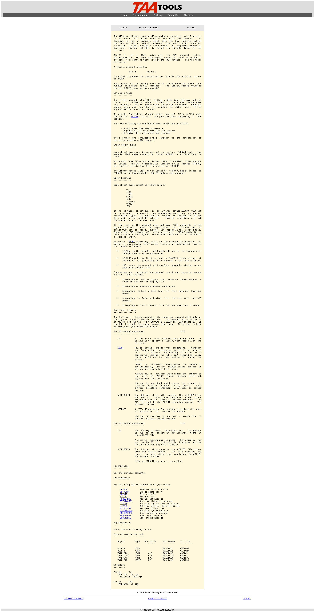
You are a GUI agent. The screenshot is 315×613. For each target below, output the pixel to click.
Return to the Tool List (157, 598)
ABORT (132, 242)
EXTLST (123, 496)
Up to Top (247, 598)
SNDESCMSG (125, 515)
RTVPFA (123, 506)
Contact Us (173, 15)
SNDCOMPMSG (126, 513)
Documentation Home (73, 598)
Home (125, 15)
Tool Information (141, 15)
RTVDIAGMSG (126, 501)
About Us (189, 15)
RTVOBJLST (125, 508)
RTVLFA (123, 504)
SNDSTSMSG (125, 518)
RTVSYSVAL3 (126, 511)
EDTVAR (123, 494)
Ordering (158, 15)
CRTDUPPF (125, 492)
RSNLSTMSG (125, 499)
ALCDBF (134, 116)
